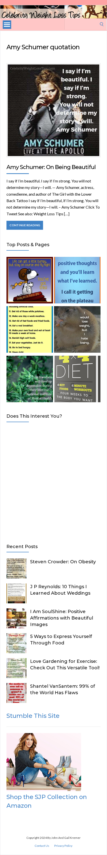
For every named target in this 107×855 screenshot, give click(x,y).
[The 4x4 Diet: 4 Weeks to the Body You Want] (77, 380)
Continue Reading (24, 225)
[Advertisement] (53, 481)
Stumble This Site (32, 715)
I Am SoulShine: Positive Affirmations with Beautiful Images (61, 618)
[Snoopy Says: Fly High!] (29, 281)
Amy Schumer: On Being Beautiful (51, 167)
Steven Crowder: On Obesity (63, 562)
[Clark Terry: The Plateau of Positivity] (77, 281)
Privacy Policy (63, 845)
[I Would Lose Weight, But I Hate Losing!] (77, 330)
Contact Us (42, 845)
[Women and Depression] (29, 380)
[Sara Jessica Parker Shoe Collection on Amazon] (43, 789)
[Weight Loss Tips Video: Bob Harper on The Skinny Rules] (29, 330)
